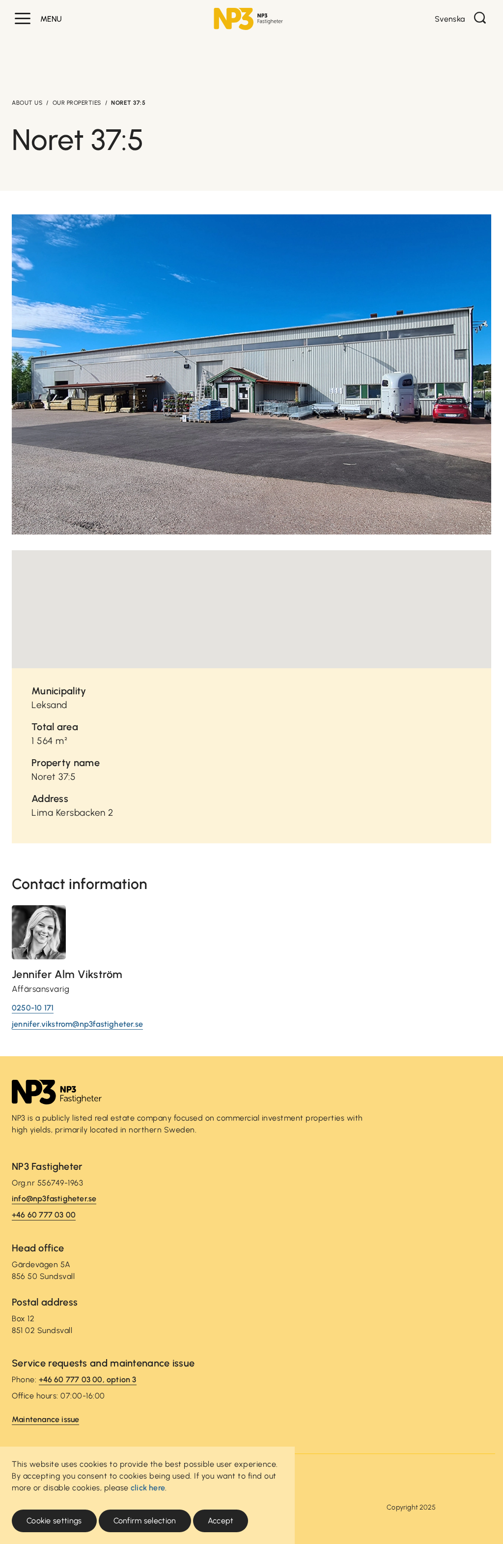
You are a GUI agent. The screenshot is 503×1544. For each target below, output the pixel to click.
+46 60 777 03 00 (44, 1214)
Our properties (77, 102)
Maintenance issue (45, 1419)
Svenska (450, 19)
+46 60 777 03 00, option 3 (88, 1379)
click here (148, 1487)
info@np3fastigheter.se (54, 1198)
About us (27, 102)
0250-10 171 (33, 1007)
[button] (22, 18)
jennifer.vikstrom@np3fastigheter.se (77, 1024)
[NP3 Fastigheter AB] (248, 19)
